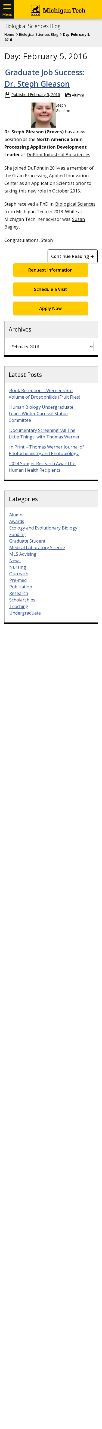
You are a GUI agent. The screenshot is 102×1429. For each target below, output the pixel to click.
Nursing (17, 567)
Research (18, 593)
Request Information (50, 270)
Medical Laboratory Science (37, 547)
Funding (17, 534)
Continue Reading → (72, 256)
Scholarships (22, 600)
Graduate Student (27, 541)
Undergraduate (25, 613)
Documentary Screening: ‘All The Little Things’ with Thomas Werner (44, 433)
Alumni (78, 95)
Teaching (18, 606)
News (15, 561)
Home (9, 34)
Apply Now (50, 308)
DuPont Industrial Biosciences (58, 154)
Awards (16, 521)
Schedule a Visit (50, 289)
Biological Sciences (75, 204)
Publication (20, 587)
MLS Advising (22, 554)
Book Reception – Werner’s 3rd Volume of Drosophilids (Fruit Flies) (44, 393)
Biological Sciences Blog (32, 26)
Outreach (18, 574)
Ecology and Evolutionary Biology (43, 528)
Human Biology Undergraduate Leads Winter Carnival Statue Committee (41, 413)
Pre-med (18, 580)
